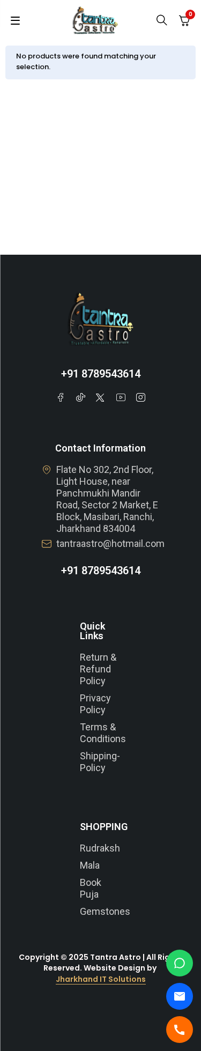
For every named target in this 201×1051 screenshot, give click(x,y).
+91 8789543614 (100, 373)
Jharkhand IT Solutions (101, 979)
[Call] (179, 1029)
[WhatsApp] (179, 963)
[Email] (179, 996)
